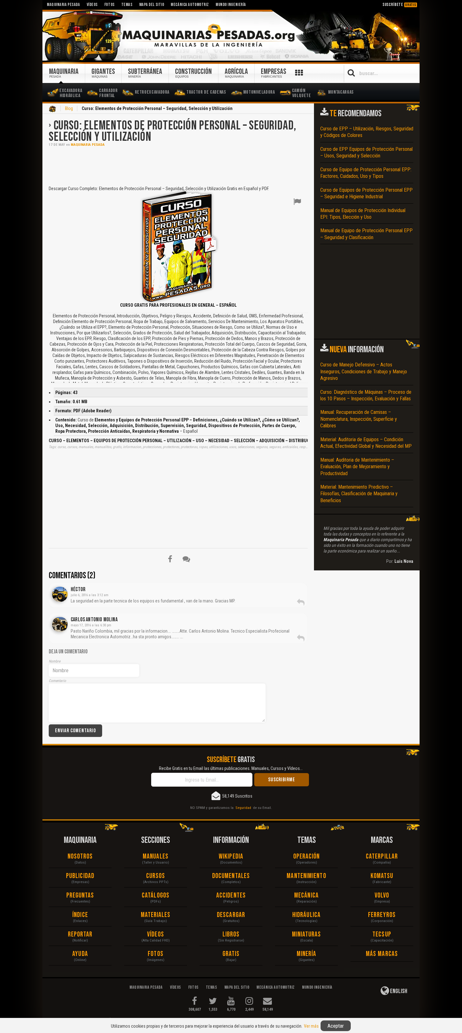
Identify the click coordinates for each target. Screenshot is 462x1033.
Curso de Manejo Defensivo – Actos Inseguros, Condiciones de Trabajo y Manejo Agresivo (363, 371)
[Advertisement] (178, 165)
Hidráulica (306, 915)
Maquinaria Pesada (88, 145)
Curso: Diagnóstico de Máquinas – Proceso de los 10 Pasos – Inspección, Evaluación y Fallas (365, 395)
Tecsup (381, 934)
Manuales (155, 856)
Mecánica (306, 895)
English (398, 991)
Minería (306, 954)
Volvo (382, 895)
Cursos (155, 876)
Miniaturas (306, 934)
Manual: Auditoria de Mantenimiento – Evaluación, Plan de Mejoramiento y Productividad (357, 466)
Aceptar (335, 1026)
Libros (231, 934)
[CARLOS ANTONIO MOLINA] (60, 624)
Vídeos (155, 934)
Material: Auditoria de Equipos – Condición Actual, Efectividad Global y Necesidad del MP (366, 443)
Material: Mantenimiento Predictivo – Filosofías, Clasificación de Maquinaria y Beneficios (359, 493)
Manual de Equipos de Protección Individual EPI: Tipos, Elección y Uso (362, 213)
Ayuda (80, 954)
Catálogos (155, 895)
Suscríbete (399, 4)
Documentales (231, 876)
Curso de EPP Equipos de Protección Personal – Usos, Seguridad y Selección (366, 152)
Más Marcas (382, 954)
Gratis (231, 954)
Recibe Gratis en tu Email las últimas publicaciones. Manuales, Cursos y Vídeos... (231, 768)
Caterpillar (382, 856)
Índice (80, 915)
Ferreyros (382, 915)
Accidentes (231, 895)
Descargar (231, 915)
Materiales (156, 915)
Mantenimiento (306, 876)
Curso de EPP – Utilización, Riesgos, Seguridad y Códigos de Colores (366, 132)
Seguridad (243, 807)
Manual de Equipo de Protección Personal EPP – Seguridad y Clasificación (366, 234)
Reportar (80, 934)
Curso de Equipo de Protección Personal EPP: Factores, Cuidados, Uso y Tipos (365, 173)
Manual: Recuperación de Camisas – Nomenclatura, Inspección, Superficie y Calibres (358, 419)
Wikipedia (231, 856)
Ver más (311, 1026)
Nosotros (80, 856)
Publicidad (80, 876)
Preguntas (80, 895)
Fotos (155, 954)
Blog (69, 108)
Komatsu (382, 876)
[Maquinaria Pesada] (231, 35)
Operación (306, 856)
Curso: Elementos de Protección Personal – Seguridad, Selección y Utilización (172, 131)
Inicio (52, 109)
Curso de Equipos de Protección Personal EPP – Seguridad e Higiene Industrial (366, 193)
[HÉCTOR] (60, 594)
